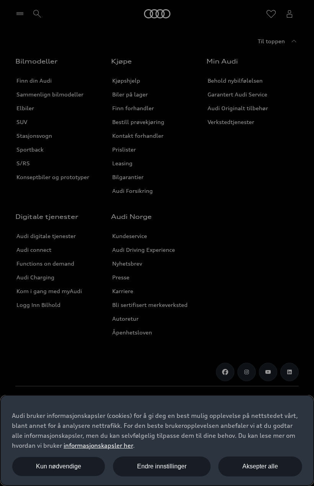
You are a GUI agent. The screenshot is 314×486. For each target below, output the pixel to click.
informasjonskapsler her (98, 445)
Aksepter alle (260, 466)
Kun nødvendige (58, 466)
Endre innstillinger (161, 466)
